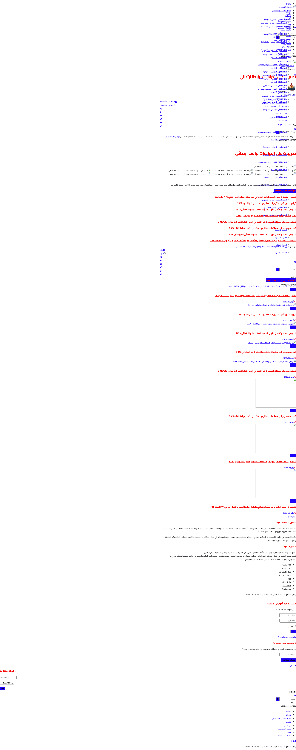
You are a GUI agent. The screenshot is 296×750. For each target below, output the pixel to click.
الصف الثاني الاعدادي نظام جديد (274, 54)
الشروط (288, 722)
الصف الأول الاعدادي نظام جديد (274, 102)
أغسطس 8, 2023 (287, 339)
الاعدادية (287, 50)
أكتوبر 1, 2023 (288, 320)
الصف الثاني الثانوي (279, 71)
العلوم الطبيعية (281, 237)
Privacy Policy (286, 568)
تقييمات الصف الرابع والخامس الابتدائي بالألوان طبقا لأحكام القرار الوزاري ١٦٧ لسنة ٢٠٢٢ (253, 240)
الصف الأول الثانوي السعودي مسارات (272, 132)
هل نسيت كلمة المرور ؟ (287, 637)
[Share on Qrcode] (228, 115)
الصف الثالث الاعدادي (278, 57)
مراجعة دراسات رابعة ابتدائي (246, 246)
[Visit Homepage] (287, 7)
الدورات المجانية (285, 575)
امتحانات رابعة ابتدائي (264, 246)
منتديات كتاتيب (286, 582)
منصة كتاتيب (286, 585)
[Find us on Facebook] (295, 125)
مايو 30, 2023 (288, 513)
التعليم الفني (286, 46)
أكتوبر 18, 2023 (290, 95)
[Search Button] (295, 129)
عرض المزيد (291, 516)
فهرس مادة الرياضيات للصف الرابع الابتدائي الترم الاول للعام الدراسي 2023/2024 (257, 222)
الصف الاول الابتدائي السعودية (275, 147)
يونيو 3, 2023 (289, 422)
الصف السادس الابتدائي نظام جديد (274, 26)
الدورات (288, 715)
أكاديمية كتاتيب (285, 571)
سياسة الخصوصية (284, 729)
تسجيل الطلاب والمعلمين (281, 10)
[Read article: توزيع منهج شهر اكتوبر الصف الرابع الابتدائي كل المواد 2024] (228, 305)
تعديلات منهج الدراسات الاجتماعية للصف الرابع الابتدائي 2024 (266, 216)
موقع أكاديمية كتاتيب (171, 136)
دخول (292, 665)
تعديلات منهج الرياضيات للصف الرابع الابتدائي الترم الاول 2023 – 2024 (262, 228)
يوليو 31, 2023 (288, 358)
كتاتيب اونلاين (286, 564)
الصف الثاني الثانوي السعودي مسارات (272, 89)
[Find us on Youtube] (293, 741)
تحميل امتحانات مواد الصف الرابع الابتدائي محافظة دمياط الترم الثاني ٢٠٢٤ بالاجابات (255, 197)
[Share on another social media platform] (228, 126)
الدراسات (275, 246)
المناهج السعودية (284, 124)
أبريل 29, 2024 (288, 301)
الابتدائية (288, 26)
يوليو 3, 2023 (289, 377)
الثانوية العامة (286, 30)
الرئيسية (288, 3)
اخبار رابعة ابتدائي (284, 246)
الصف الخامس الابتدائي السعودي (274, 96)
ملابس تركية (286, 589)
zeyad (277, 91)
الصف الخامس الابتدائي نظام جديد (274, 23)
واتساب (288, 732)
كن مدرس (287, 725)
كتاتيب (289, 578)
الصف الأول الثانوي (279, 64)
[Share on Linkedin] (228, 112)
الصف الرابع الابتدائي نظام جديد (275, 19)
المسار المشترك (281, 252)
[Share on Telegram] (228, 119)
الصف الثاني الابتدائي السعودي (275, 85)
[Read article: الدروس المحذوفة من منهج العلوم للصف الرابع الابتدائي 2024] (228, 324)
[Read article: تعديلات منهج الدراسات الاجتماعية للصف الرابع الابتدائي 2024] (228, 342)
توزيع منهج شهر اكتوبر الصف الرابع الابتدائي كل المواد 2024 (266, 203)
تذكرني (290, 626)
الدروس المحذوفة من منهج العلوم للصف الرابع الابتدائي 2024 (266, 209)
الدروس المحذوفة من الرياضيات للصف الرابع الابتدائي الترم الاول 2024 (262, 234)
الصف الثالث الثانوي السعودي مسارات (272, 162)
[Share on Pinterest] (228, 108)
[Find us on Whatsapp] (291, 125)
